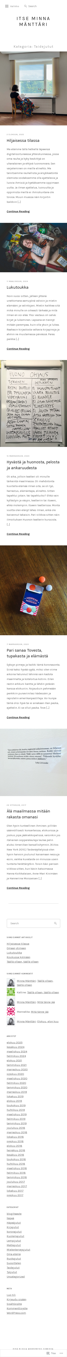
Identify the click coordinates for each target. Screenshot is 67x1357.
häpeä (10, 1218)
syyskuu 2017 (15, 1195)
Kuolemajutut (15, 1236)
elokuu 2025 (15, 1042)
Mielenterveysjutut (18, 1249)
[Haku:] (39, 6)
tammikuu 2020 (17, 1087)
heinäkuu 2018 (16, 1150)
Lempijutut (14, 1240)
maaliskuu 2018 (17, 1168)
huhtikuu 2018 (16, 1163)
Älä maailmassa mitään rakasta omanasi (28, 814)
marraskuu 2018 (17, 1132)
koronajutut (14, 1231)
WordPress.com (16, 1313)
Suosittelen (14, 1263)
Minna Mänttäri (26, 980)
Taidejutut (13, 1267)
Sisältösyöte (14, 1304)
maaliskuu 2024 (17, 1051)
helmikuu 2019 (16, 1118)
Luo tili (11, 1295)
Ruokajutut (14, 1258)
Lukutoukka (18, 287)
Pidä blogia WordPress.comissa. (33, 1349)
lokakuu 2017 (15, 1190)
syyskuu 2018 (15, 1141)
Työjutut (12, 1272)
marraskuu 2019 (17, 1092)
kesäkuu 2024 (15, 1047)
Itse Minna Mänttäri (33, 21)
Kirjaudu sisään (16, 1299)
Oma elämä (14, 1254)
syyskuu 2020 (15, 1074)
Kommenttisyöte (17, 1308)
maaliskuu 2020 (17, 1078)
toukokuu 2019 (16, 1105)
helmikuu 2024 (16, 1056)
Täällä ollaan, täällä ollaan (22, 961)
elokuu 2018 (14, 1145)
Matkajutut (14, 1245)
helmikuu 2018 (16, 1172)
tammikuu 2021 (17, 1065)
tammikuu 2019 (17, 1123)
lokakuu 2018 (15, 1136)
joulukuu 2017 (16, 1181)
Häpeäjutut (14, 1222)
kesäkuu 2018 (15, 1154)
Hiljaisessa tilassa (23, 140)
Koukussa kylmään (18, 957)
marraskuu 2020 (17, 1069)
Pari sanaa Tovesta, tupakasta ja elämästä (27, 653)
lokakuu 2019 (15, 1096)
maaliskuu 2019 (17, 1114)
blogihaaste (14, 1213)
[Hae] (25, 6)
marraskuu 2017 (17, 1186)
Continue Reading (18, 211)
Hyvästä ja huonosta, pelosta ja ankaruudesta (33, 465)
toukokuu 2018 (16, 1159)
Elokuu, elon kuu (48, 1021)
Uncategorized (16, 1276)
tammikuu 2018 (17, 1177)
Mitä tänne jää (46, 1002)
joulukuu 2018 (16, 1127)
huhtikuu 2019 (16, 1110)
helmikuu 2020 (16, 1083)
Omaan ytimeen (16, 948)
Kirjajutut (13, 1227)
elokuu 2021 (14, 1060)
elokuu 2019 (14, 1101)
